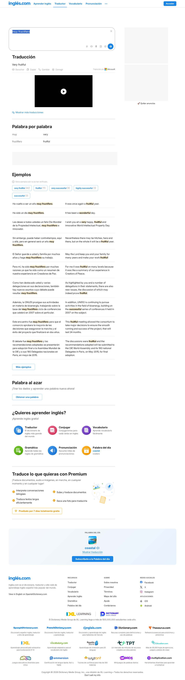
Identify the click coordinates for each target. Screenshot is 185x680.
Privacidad (109, 587)
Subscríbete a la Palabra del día (92, 559)
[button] (106, 3)
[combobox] (59, 35)
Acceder (170, 3)
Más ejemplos (23, 367)
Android (148, 605)
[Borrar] (111, 31)
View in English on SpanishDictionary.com (28, 594)
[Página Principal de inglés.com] (19, 3)
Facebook (149, 582)
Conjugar (72, 587)
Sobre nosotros (111, 582)
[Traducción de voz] (96, 46)
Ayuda (107, 601)
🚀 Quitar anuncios (146, 103)
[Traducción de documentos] (100, 46)
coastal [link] (96, 451)
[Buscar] (111, 46)
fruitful (46, 141)
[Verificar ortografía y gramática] (105, 46)
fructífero (17, 141)
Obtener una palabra (27, 397)
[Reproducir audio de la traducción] (98, 548)
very (45, 134)
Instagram (149, 591)
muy (14, 134)
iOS (146, 601)
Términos (108, 591)
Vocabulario (73, 591)
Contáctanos (110, 605)
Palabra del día (74, 605)
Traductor (72, 582)
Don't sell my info (92, 675)
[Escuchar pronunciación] (91, 46)
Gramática (72, 601)
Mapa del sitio (110, 596)
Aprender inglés (75, 596)
